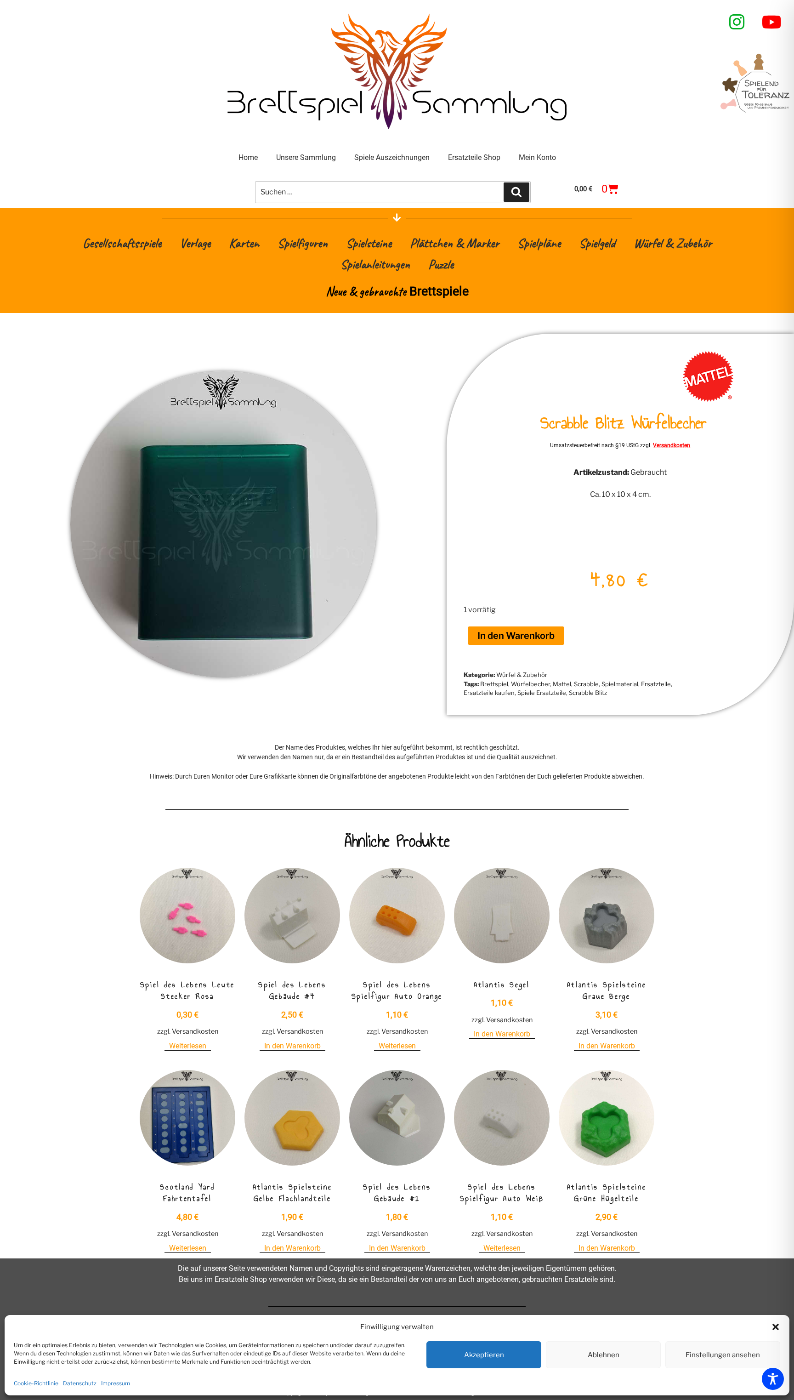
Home (248, 157)
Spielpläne (539, 243)
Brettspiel (494, 684)
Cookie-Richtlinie (36, 1383)
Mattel (562, 684)
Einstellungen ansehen (723, 1355)
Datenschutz (79, 1383)
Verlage (195, 243)
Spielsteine (368, 243)
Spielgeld (597, 243)
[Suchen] (516, 192)
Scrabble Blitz (588, 692)
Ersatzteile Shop (474, 157)
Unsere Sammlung (306, 157)
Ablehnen (603, 1355)
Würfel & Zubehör (673, 243)
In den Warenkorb (516, 635)
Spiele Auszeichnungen (392, 157)
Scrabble (586, 684)
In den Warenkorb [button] (292, 1045)
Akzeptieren (484, 1355)
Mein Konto (537, 157)
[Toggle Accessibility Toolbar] (773, 1379)
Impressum (115, 1383)
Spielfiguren (303, 243)
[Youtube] (771, 22)
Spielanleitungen (375, 264)
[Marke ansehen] (708, 399)
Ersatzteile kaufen (489, 692)
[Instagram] (737, 22)
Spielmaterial (619, 684)
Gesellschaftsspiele (122, 243)
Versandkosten (671, 445)
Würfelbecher (530, 684)
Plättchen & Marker (454, 243)
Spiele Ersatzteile (541, 692)
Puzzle (441, 264)
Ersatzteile (656, 684)
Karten (244, 243)
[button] (775, 1327)
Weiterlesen (187, 1045)
